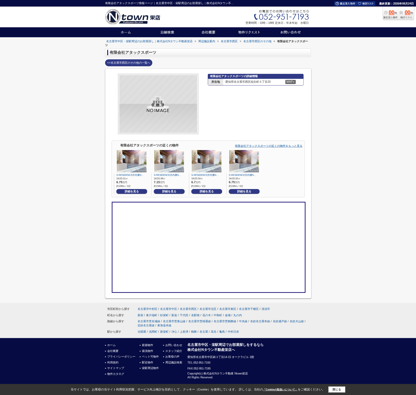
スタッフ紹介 (173, 351)
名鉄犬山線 (297, 321)
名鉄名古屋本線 (260, 321)
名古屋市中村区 (147, 309)
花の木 (206, 315)
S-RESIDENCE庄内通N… (130, 175)
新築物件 (147, 345)
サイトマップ (115, 368)
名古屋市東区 (227, 309)
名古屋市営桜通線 (199, 321)
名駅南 (195, 315)
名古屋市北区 (208, 309)
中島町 (218, 315)
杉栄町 (164, 315)
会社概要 (113, 351)
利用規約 (113, 362)
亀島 (222, 331)
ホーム (111, 345)
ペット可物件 (150, 356)
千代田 (184, 315)
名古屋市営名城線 (149, 321)
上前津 (184, 331)
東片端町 (151, 315)
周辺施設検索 (173, 362)
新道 (174, 315)
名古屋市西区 (188, 309)
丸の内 (237, 315)
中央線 (243, 321)
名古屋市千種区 (249, 309)
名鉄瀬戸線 (280, 321)
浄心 (174, 331)
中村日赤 (233, 331)
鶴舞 (194, 331)
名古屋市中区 (168, 309)
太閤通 (142, 331)
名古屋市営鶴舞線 (225, 321)
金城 (228, 315)
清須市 (266, 309)
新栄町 (164, 331)
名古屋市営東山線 (174, 321)
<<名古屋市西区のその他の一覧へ (128, 62)
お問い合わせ (173, 345)
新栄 (140, 315)
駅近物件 (147, 362)
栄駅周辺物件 (150, 368)
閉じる (337, 389)
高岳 (213, 331)
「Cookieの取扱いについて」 (280, 389)
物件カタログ (115, 374)
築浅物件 (147, 351)
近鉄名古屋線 (146, 325)
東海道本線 (164, 325)
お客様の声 (172, 356)
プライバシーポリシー (121, 356)
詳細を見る (132, 191)
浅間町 (153, 331)
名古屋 (204, 331)
